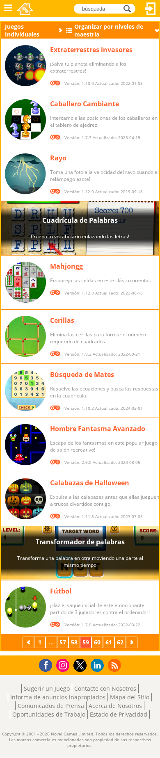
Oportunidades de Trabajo (48, 714)
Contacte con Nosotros (105, 688)
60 (97, 642)
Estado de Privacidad (118, 714)
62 (120, 642)
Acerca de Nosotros (115, 706)
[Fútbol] (25, 607)
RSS (115, 665)
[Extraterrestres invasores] (25, 65)
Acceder (150, 8)
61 (108, 642)
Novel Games (25, 8)
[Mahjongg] (25, 282)
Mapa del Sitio (129, 697)
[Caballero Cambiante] (25, 119)
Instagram (64, 664)
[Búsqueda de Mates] (25, 390)
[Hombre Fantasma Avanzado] (25, 444)
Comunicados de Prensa (51, 706)
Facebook (47, 664)
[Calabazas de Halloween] (25, 498)
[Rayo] (25, 173)
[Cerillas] (25, 336)
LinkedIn (99, 665)
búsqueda (129, 8)
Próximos (132, 642)
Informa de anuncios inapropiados (57, 697)
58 (74, 642)
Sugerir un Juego (47, 688)
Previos (29, 642)
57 (62, 642)
